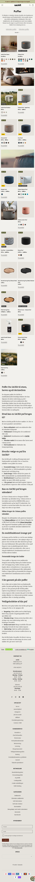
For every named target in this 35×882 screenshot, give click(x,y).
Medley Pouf (4, 189)
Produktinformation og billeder (17, 757)
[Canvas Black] (6, 142)
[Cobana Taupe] (25, 61)
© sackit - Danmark (17, 864)
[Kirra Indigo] (29, 59)
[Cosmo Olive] (12, 59)
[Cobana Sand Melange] (27, 59)
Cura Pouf (20, 138)
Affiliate (17, 717)
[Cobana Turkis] (21, 61)
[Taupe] (4, 372)
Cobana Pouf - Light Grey (24, 107)
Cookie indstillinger (17, 783)
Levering (17, 746)
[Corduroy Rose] (6, 59)
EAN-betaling (17, 786)
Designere (17, 712)
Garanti (17, 760)
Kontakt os (18, 732)
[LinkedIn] (23, 697)
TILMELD (5, 840)
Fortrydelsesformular (17, 740)
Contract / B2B (17, 723)
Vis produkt (4, 63)
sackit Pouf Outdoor (5, 107)
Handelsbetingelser (17, 772)
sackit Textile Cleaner (6, 337)
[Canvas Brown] (8, 142)
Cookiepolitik (17, 780)
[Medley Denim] (2, 194)
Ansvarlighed (17, 709)
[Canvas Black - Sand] (19, 342)
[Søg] (30, 5)
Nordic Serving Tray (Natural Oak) (9, 280)
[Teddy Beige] (4, 59)
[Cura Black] (21, 142)
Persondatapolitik (17, 775)
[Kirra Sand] (25, 59)
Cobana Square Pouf (22, 189)
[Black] (2, 372)
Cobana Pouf (21, 54)
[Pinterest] (19, 697)
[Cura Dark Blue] (19, 142)
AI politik (17, 777)
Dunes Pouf (20, 250)
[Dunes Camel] (19, 255)
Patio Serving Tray (5, 310)
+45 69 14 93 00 (17, 686)
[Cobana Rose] (23, 61)
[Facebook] (11, 697)
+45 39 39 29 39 (17, 673)
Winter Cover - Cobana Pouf (24, 310)
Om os (17, 706)
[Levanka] (4, 61)
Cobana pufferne (10, 520)
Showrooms (17, 738)
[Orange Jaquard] (2, 61)
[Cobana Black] (21, 59)
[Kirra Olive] (27, 61)
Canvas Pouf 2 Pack (22, 337)
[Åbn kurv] (33, 5)
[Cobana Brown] (23, 59)
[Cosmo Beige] (14, 59)
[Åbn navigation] (2, 5)
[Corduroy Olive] (10, 59)
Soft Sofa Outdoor (17, 804)
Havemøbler (17, 806)
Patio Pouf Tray (4, 367)
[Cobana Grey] (19, 59)
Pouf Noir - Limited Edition (7, 250)
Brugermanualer (17, 749)
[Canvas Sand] (4, 142)
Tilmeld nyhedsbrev (17, 762)
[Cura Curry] (25, 142)
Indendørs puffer (11, 29)
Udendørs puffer (24, 29)
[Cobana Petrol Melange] (19, 61)
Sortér (17, 32)
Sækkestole (17, 795)
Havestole (17, 812)
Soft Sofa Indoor (17, 801)
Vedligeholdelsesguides (17, 751)
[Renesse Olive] (6, 112)
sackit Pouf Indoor (5, 54)
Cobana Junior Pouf (22, 220)
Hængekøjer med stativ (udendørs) (17, 809)
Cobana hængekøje (26, 522)
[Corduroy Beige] (8, 59)
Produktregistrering (17, 720)
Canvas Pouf (4, 138)
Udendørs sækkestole (17, 798)
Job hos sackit (17, 714)
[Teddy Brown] (2, 59)
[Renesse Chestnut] (4, 112)
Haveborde (17, 815)
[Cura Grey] (23, 142)
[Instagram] (15, 697)
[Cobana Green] (31, 59)
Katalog (17, 754)
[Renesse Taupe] (2, 112)
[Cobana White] (21, 194)
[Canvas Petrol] (2, 142)
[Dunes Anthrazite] (21, 255)
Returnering (17, 743)
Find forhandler (17, 735)
